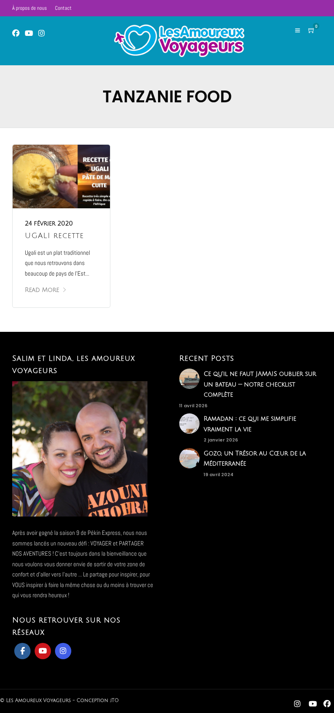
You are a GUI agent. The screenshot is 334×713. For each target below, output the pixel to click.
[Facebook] (22, 651)
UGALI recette (54, 236)
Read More (42, 290)
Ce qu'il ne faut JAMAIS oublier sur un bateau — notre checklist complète (260, 384)
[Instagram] (41, 34)
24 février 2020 (49, 223)
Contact (63, 7)
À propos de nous (29, 7)
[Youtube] (29, 34)
